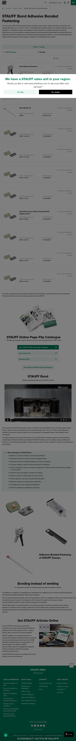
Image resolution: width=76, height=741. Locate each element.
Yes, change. (55, 92)
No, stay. (20, 92)
